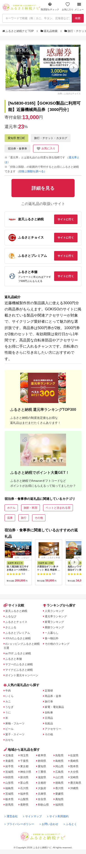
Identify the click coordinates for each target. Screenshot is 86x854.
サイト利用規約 (59, 816)
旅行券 (49, 701)
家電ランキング (54, 622)
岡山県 (59, 766)
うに (8, 712)
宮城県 (9, 771)
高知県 (59, 799)
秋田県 (9, 777)
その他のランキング (57, 643)
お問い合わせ (50, 824)
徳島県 (59, 782)
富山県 (24, 782)
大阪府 (42, 788)
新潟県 (24, 777)
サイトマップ (33, 816)
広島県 (59, 771)
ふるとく (71, 824)
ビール (9, 729)
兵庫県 (42, 793)
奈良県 (42, 799)
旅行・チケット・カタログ (50, 138)
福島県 (9, 788)
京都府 (42, 782)
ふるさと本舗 (13, 659)
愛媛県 (59, 793)
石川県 (24, 788)
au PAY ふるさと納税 (18, 653)
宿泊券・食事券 (17, 148)
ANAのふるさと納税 (18, 638)
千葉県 (24, 761)
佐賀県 (74, 755)
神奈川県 (25, 771)
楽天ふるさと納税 (16, 611)
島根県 (59, 761)
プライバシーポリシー (20, 824)
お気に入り (67, 9)
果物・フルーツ (15, 723)
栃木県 (9, 799)
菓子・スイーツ (15, 734)
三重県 (42, 771)
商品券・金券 (53, 696)
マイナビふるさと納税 (19, 669)
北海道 (9, 755)
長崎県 (74, 761)
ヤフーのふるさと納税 (19, 664)
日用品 (49, 718)
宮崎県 (74, 777)
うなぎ (9, 707)
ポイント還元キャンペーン (21, 675)
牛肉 (8, 690)
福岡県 (59, 804)
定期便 (49, 690)
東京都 (24, 766)
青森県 (9, 761)
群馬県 (9, 804)
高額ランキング (54, 627)
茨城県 (9, 793)
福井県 (24, 793)
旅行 (23, 517)
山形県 (9, 782)
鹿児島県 (75, 782)
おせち (9, 740)
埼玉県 (24, 755)
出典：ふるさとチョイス (69, 93)
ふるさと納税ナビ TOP (19, 31)
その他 (39, 517)
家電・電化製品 (54, 707)
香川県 (59, 788)
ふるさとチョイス (16, 622)
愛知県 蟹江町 (16, 138)
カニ (8, 701)
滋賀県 (42, 777)
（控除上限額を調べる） (31, 171)
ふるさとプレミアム (17, 632)
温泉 (10, 517)
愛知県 (42, 766)
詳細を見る (20, 50)
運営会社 (12, 816)
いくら (9, 696)
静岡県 (42, 761)
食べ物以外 (51, 638)
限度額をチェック (50, 9)
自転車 (49, 712)
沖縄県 (74, 788)
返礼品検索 (50, 31)
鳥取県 (59, 755)
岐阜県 (42, 755)
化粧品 (49, 723)
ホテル (11, 507)
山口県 (59, 777)
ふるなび (10, 616)
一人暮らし (51, 632)
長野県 (24, 804)
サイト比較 (16, 605)
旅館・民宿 (30, 507)
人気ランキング (54, 611)
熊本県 (74, 766)
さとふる (10, 627)
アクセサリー (53, 729)
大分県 (74, 771)
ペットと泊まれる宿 (58, 507)
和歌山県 (43, 804)
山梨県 (24, 799)
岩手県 (9, 766)
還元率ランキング (56, 616)
